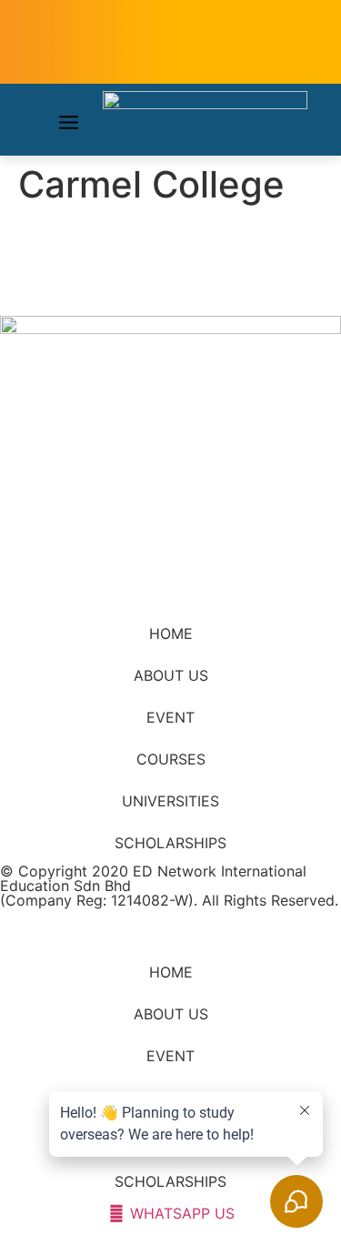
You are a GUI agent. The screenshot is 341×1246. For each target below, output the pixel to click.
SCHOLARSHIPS (170, 843)
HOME (171, 633)
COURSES (171, 759)
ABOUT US (171, 675)
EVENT (170, 717)
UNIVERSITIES (170, 801)
